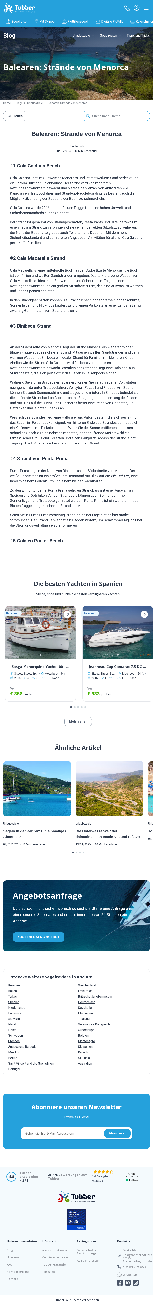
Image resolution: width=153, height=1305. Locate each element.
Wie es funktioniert (55, 1250)
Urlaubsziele (81, 35)
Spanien (13, 1002)
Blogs (19, 103)
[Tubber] (19, 8)
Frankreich (85, 991)
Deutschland (86, 1002)
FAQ (9, 1264)
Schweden (15, 1035)
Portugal (14, 1069)
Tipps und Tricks (138, 35)
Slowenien (85, 1047)
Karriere (12, 1279)
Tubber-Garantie (54, 1264)
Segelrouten (108, 35)
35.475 (53, 1175)
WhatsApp (130, 1274)
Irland (12, 1024)
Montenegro (86, 1041)
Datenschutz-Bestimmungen (87, 1251)
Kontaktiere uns (18, 1272)
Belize (12, 1058)
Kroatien (14, 985)
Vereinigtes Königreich (94, 1024)
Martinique (85, 1013)
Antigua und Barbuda (22, 1047)
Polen (12, 1030)
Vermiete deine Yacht (57, 1257)
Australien (85, 1063)
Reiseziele (48, 1272)
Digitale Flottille (112, 21)
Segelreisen (19, 21)
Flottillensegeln (78, 21)
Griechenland (87, 985)
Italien (12, 991)
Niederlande (16, 1008)
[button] (127, 7)
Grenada (14, 1041)
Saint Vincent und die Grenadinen (31, 1063)
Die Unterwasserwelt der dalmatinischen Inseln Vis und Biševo (108, 834)
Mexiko (13, 1052)
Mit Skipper (47, 21)
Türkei (12, 996)
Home (7, 103)
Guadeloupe (86, 1030)
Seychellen (85, 1008)
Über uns (13, 1257)
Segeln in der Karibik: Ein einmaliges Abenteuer (34, 834)
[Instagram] (136, 1283)
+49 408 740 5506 (134, 1266)
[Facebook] (120, 1283)
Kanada (83, 1052)
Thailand (84, 1019)
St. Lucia (84, 1058)
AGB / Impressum (89, 1260)
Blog (9, 35)
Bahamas (14, 1013)
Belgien (83, 1035)
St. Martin (14, 1019)
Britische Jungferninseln (95, 996)
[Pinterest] (128, 1283)
